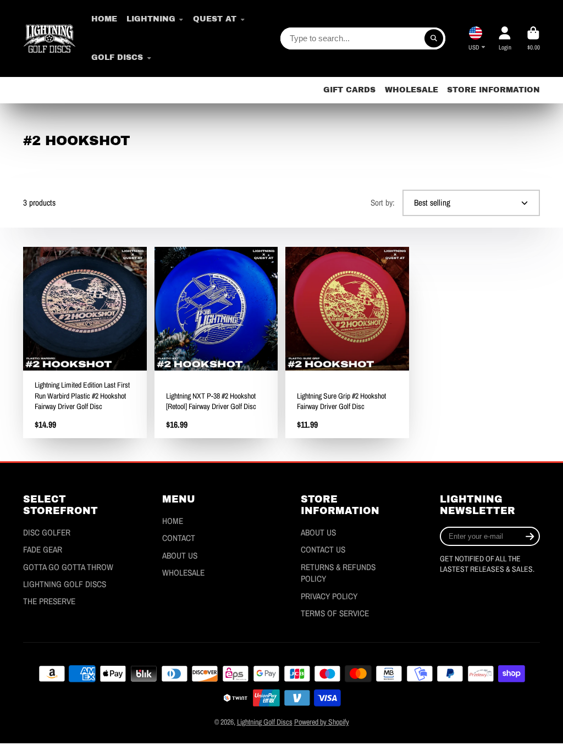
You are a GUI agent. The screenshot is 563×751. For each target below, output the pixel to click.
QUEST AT (214, 19)
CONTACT (178, 538)
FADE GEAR (42, 549)
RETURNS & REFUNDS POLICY (338, 573)
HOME (104, 19)
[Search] (433, 38)
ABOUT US (179, 555)
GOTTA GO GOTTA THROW (68, 567)
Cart (533, 38)
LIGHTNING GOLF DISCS (64, 584)
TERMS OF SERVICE (335, 613)
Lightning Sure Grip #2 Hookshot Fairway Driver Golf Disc (347, 342)
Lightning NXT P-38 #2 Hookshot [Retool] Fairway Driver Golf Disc (216, 342)
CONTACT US (323, 549)
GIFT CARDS (349, 90)
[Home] (49, 38)
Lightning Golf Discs (264, 722)
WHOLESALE (411, 90)
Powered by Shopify (321, 722)
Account (504, 38)
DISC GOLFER (46, 532)
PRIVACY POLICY (329, 596)
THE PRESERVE (49, 601)
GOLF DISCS (117, 57)
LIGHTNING (150, 19)
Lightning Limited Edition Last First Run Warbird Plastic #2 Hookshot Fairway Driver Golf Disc (85, 342)
